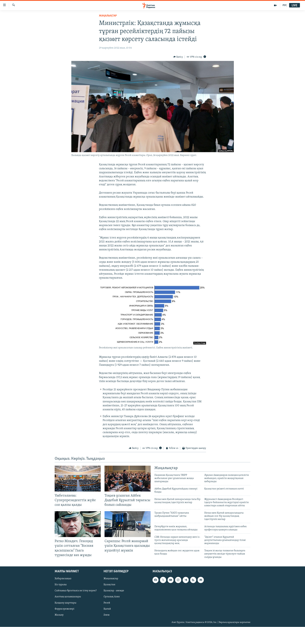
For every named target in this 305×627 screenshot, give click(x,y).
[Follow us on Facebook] (155, 580)
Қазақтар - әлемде (114, 590)
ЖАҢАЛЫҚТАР (108, 15)
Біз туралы (61, 584)
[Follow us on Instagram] (178, 580)
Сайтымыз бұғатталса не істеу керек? (76, 590)
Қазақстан (109, 584)
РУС (285, 5)
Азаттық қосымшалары (68, 596)
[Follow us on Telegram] (186, 580)
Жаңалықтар (111, 578)
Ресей (107, 603)
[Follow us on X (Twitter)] (163, 580)
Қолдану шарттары (65, 603)
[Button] (178, 57)
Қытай (107, 609)
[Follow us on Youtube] (171, 580)
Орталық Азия (112, 596)
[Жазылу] (201, 580)
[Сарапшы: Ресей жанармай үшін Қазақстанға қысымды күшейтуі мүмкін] (128, 524)
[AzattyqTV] (275, 5)
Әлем (106, 615)
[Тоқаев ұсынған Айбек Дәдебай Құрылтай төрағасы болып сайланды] (128, 479)
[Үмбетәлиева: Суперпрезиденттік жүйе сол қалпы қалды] (78, 479)
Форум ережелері (64, 609)
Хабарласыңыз (63, 578)
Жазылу (59, 615)
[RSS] (193, 580)
